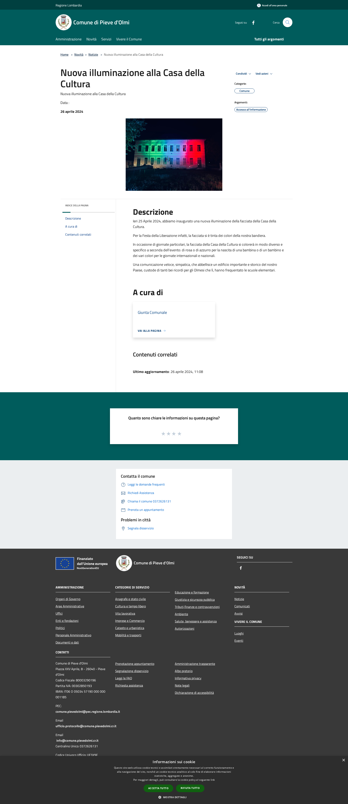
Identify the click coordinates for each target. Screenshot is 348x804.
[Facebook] (252, 22)
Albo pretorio (184, 670)
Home (64, 54)
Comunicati (242, 606)
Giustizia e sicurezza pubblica (195, 599)
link (213, 779)
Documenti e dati (67, 642)
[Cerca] (287, 22)
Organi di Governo (68, 599)
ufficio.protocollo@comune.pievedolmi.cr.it (86, 726)
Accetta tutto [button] (158, 788)
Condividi (242, 73)
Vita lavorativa (125, 613)
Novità (78, 54)
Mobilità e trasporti (128, 635)
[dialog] (174, 780)
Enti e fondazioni (67, 620)
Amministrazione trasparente (195, 663)
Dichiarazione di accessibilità (194, 692)
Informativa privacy (188, 678)
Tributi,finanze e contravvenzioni (197, 606)
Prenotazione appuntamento (134, 663)
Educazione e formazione (192, 592)
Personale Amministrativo (73, 635)
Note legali (182, 685)
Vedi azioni (262, 73)
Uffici (59, 613)
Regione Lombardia (69, 5)
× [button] (343, 760)
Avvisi (238, 613)
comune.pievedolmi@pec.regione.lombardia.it (88, 711)
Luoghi (239, 633)
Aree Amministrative (70, 606)
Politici (60, 627)
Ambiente (181, 614)
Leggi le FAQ (123, 678)
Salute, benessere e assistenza (196, 621)
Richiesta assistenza (129, 685)
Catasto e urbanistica (129, 627)
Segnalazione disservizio (131, 670)
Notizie (93, 54)
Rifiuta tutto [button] (190, 788)
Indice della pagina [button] (76, 205)
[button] (173, 797)
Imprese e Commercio (130, 620)
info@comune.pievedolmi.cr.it (77, 740)
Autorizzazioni (184, 628)
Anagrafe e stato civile (130, 599)
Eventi (238, 640)
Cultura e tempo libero (130, 606)
